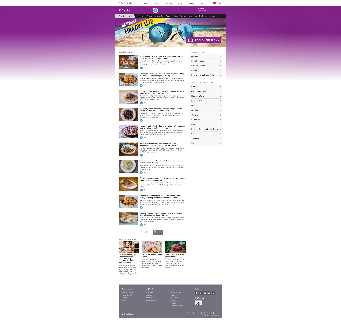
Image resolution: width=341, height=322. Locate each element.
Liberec (194, 105)
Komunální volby (127, 295)
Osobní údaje (198, 313)
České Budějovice (198, 91)
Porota (194, 70)
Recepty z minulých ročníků (202, 75)
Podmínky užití (208, 313)
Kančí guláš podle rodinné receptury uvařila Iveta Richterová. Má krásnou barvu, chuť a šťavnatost (159, 144)
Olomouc (195, 110)
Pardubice (195, 120)
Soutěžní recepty (198, 61)
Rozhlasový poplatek (177, 306)
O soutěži (195, 56)
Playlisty (169, 16)
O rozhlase (191, 3)
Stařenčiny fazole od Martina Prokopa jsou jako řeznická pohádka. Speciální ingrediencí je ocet (161, 110)
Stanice (180, 3)
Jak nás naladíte (175, 292)
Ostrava (194, 115)
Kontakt (173, 303)
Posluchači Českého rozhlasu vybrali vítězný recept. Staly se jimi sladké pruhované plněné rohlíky (162, 75)
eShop (124, 300)
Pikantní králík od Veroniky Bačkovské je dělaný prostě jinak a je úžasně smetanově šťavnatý (161, 214)
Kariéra (172, 300)
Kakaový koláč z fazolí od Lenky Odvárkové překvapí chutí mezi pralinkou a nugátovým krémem (162, 127)
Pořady (149, 16)
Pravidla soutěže (198, 66)
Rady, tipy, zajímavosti (127, 239)
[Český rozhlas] (126, 3)
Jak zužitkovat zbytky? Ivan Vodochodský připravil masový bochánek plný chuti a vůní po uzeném (127, 258)
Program (156, 3)
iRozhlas (145, 3)
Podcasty (149, 298)
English (217, 313)
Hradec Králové (197, 96)
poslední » (160, 232)
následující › (155, 232)
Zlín (192, 143)
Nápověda (173, 295)
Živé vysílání (150, 292)
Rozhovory (203, 16)
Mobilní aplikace (151, 300)
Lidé (176, 16)
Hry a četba (192, 16)
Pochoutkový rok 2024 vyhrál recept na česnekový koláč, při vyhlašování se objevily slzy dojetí (162, 57)
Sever (193, 134)
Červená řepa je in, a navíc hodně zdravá (175, 256)
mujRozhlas (168, 3)
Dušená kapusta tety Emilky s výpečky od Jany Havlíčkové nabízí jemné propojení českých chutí (162, 92)
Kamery (200, 12)
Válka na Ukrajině (127, 292)
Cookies (190, 313)
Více (212, 16)
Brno (193, 87)
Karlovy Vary (196, 101)
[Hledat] (220, 3)
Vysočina (195, 138)
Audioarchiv (202, 10)
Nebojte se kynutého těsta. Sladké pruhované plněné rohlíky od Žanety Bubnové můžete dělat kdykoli (160, 197)
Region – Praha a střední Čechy (204, 129)
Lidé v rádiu (174, 298)
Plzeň (193, 124)
